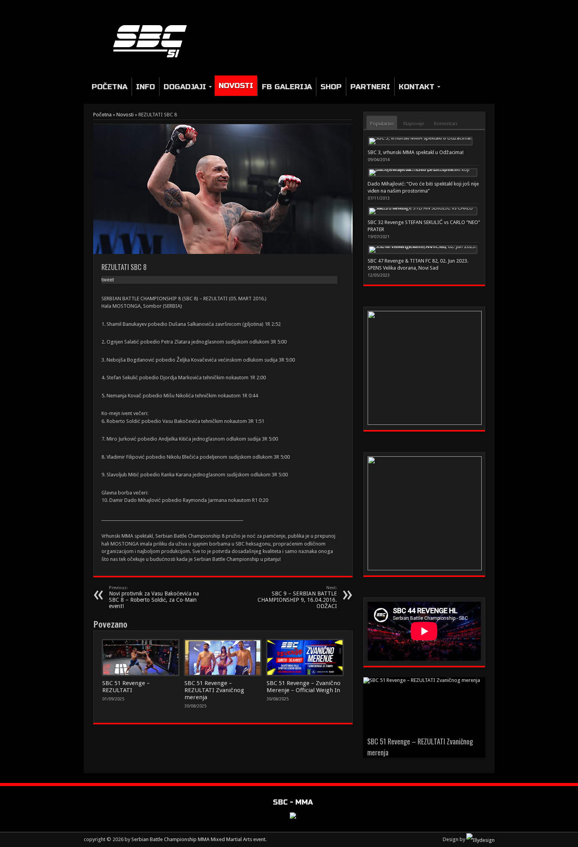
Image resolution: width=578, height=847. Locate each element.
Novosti (236, 85)
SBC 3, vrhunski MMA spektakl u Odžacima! (416, 152)
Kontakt (416, 86)
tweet (107, 280)
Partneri (370, 86)
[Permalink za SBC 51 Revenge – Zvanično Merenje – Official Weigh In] (304, 657)
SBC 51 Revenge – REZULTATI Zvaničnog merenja (214, 690)
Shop (331, 86)
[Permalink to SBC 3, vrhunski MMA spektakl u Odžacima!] (420, 141)
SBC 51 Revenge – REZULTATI (126, 687)
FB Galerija (287, 86)
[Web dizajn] (480, 839)
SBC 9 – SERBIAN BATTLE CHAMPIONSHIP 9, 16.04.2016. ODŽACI (297, 597)
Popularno (382, 124)
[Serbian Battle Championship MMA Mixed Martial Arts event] (153, 57)
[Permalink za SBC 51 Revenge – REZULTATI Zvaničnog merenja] (222, 657)
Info (145, 86)
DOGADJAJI (185, 86)
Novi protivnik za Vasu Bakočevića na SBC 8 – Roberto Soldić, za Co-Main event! (154, 597)
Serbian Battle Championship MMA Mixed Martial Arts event (198, 839)
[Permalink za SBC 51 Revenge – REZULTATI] (140, 657)
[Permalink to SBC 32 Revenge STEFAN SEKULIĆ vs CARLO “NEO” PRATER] (422, 211)
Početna (109, 86)
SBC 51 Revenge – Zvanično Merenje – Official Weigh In (304, 687)
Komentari (445, 124)
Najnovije (413, 124)
